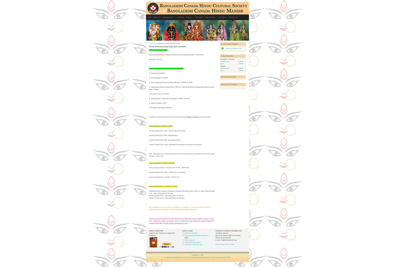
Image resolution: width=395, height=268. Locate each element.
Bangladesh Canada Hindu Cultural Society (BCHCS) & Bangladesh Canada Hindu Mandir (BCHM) (197, 257)
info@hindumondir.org (187, 221)
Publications (210, 17)
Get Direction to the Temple (225, 244)
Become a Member (191, 233)
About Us (157, 17)
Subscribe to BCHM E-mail (233, 48)
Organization (168, 17)
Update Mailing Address (193, 242)
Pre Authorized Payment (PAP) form (197, 235)
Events (188, 17)
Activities (180, 17)
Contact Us (233, 17)
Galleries (221, 17)
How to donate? (190, 240)
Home (149, 17)
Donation (199, 17)
